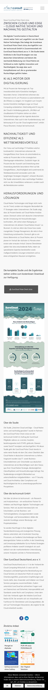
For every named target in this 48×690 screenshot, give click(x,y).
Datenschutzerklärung (34, 686)
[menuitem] (41, 8)
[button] (21, 618)
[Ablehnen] (45, 681)
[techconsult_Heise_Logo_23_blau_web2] (20, 8)
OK (7, 686)
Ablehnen (18, 686)
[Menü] (41, 8)
